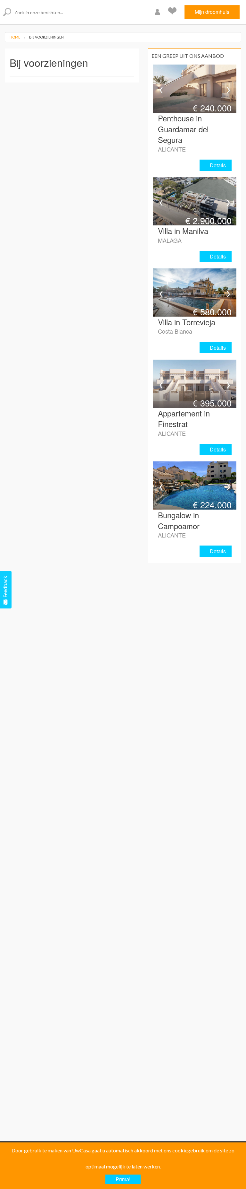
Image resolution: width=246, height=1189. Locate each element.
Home (15, 37)
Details (218, 165)
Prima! (123, 1179)
